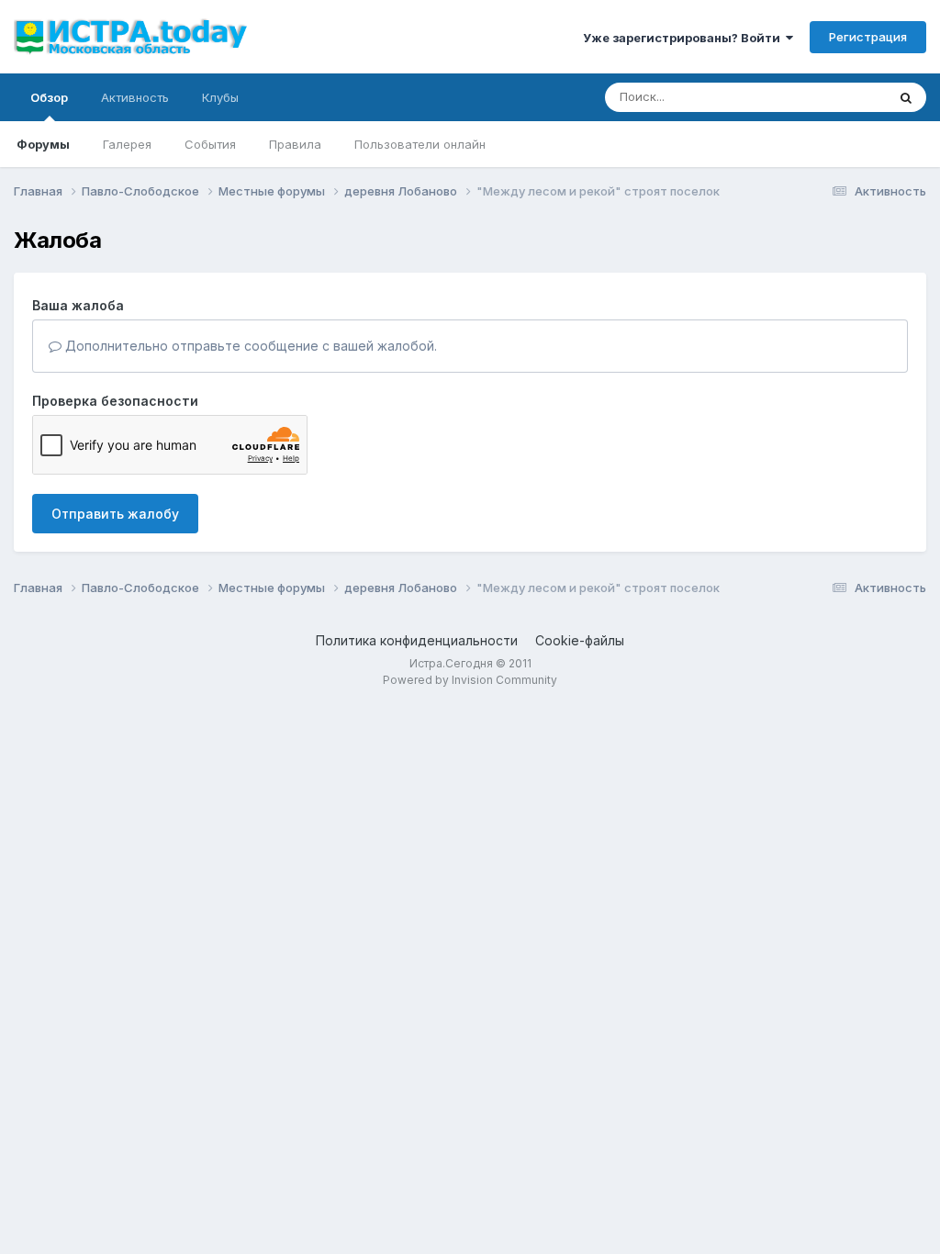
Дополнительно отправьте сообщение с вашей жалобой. (249, 345)
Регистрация (868, 36)
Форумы (43, 144)
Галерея (127, 144)
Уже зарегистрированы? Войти (684, 37)
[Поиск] (906, 97)
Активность (135, 97)
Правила (295, 144)
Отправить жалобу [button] (115, 513)
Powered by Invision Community (470, 680)
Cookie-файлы (579, 640)
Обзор (49, 97)
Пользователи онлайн (420, 144)
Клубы (220, 97)
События (210, 144)
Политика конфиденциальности (417, 640)
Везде (844, 97)
